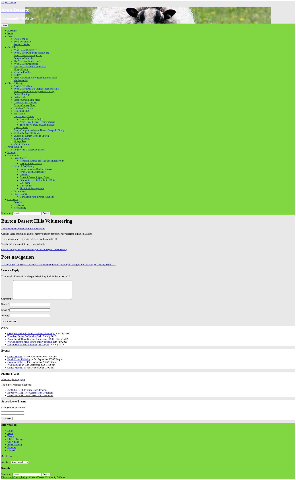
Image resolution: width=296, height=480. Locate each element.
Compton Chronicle (23, 58)
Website (5, 315)
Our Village (13, 47)
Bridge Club (20, 97)
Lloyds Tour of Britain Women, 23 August (28, 344)
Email (5, 310)
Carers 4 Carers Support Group (35, 177)
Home (10, 430)
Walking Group (21, 144)
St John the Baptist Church (27, 133)
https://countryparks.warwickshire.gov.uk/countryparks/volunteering (34, 249)
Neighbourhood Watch (31, 163)
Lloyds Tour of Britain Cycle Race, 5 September (26, 264)
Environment (20, 191)
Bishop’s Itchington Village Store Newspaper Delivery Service (84, 264)
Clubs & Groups (15, 83)
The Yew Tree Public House (27, 61)
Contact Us (12, 199)
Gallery (17, 75)
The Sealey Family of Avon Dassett (37, 124)
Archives (5, 462)
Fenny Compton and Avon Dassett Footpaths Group (39, 130)
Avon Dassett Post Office (26, 63)
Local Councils (21, 194)
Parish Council (14, 147)
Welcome (11, 30)
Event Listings (21, 39)
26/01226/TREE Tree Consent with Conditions (30, 395)
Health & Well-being (24, 166)
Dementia (24, 174)
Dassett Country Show (25, 105)
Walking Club (14, 365)
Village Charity (21, 69)
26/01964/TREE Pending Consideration (26, 390)
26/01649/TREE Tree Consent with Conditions (30, 392)
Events (10, 36)
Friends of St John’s (23, 108)
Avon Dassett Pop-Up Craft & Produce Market (36, 88)
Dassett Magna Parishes (25, 102)
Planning (11, 152)
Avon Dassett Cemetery (25, 50)
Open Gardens (21, 127)
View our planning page (13, 379)
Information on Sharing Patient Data (37, 180)
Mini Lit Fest (20, 113)
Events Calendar (22, 44)
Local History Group (24, 116)
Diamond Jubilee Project (32, 119)
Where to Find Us (22, 72)
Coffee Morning (15, 356)
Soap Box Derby (22, 138)
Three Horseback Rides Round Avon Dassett (35, 77)
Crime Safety (20, 158)
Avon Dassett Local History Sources (37, 122)
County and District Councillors (29, 149)
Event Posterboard (22, 41)
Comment (7, 299)
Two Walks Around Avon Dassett (30, 66)
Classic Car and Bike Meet (27, 99)
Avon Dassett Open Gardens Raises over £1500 (30, 339)
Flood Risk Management (32, 188)
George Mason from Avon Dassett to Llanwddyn (31, 333)
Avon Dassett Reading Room (28, 55)
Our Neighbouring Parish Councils (37, 196)
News (10, 33)
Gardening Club (21, 111)
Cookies (18, 202)
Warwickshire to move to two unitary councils (29, 341)
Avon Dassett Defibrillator (32, 171)
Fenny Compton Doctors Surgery (36, 169)
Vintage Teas (20, 141)
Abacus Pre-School (23, 86)
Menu (4, 25)
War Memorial (21, 80)
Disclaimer (19, 205)
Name (5, 304)
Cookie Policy (20, 477)
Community (13, 155)
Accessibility (20, 207)
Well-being (25, 183)
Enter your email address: (13, 407)
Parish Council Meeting (18, 359)
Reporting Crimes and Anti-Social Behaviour (42, 160)
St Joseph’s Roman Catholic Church (31, 135)
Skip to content (8, 2)
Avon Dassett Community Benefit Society (34, 91)
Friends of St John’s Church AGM (24, 336)
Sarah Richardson (36, 228)
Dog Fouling (26, 185)
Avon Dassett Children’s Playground (31, 52)
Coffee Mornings (22, 94)
